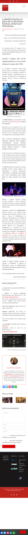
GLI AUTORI (21, 463)
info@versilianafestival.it (11, 297)
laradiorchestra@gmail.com (9, 331)
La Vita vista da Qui (15, 375)
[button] (3, 400)
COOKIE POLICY (21, 470)
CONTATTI (22, 465)
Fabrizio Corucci (14, 121)
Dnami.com (18, 490)
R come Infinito (8, 374)
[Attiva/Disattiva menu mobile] (24, 6)
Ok (23, 532)
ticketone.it (5, 326)
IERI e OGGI (22, 460)
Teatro (3, 30)
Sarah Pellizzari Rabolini (8, 29)
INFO (20, 467)
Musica (22, 29)
